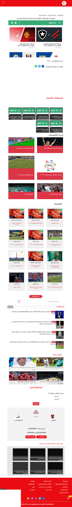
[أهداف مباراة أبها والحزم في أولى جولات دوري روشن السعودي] (20, 469)
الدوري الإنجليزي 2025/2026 (35, 244)
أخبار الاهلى (64, 490)
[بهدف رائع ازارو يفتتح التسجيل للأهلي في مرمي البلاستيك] (56, 127)
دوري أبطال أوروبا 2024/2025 (55, 287)
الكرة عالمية (47, 481)
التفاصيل (41, 437)
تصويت (36, 403)
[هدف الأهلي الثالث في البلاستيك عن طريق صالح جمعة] (29, 114)
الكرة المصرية (64, 492)
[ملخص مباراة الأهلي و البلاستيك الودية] (56, 114)
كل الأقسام (36, 296)
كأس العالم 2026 (28, 194)
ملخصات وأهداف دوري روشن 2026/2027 (51, 174)
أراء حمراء (48, 490)
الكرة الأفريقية (36, 220)
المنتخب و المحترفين (44, 484)
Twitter (39, 66)
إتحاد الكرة (17, 262)
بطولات (32, 481)
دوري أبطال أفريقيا (16, 220)
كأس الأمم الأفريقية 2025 (35, 223)
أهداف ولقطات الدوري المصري (24, 148)
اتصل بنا (32, 490)
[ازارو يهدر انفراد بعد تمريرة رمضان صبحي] (42, 127)
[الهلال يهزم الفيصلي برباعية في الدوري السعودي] (38, 469)
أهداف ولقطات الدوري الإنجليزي (53, 148)
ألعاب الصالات (16, 287)
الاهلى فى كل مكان (45, 487)
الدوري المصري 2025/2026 (16, 244)
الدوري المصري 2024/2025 (16, 265)
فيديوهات (31, 484)
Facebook (43, 66)
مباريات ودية (52, 15)
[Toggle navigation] (3, 2)
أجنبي (57, 399)
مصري (56, 396)
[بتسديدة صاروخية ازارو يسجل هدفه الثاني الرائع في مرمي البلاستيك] (15, 114)
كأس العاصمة (55, 220)
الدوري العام (16, 241)
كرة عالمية (55, 241)
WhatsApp (36, 66)
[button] (9, 307)
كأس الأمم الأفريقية (61, 484)
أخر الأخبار (65, 487)
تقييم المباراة (30, 437)
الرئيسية (60, 15)
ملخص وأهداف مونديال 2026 (25, 174)
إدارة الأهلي (17, 284)
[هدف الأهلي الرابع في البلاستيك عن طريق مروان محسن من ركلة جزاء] (42, 114)
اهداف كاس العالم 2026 (55, 194)
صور (33, 487)
